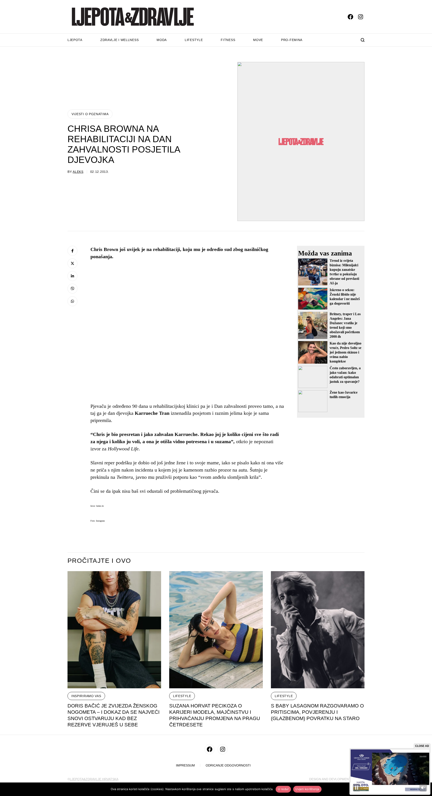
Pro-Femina (291, 40)
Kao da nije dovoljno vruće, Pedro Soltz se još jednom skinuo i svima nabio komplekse (345, 352)
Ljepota (75, 40)
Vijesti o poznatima (90, 114)
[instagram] (360, 17)
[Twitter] (72, 263)
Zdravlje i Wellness (119, 40)
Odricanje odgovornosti (228, 765)
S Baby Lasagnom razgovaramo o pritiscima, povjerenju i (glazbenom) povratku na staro (317, 712)
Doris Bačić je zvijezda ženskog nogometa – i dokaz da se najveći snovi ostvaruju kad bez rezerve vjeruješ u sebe (114, 715)
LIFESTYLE (182, 696)
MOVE (258, 40)
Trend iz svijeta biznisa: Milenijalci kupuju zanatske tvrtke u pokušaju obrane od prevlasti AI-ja (344, 272)
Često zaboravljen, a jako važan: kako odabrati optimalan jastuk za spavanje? (345, 374)
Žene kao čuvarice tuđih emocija (344, 394)
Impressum (185, 765)
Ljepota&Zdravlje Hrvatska (94, 779)
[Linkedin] (72, 276)
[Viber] (72, 289)
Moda (162, 40)
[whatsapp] (72, 301)
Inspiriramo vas (86, 696)
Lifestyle (194, 40)
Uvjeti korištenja (307, 789)
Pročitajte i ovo (99, 561)
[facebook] (350, 17)
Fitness (228, 40)
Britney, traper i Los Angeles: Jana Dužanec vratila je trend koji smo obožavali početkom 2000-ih (345, 325)
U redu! (283, 789)
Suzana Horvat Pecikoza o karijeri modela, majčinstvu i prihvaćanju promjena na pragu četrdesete (214, 715)
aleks (78, 171)
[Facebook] (72, 251)
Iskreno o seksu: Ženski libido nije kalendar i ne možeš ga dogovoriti (345, 296)
